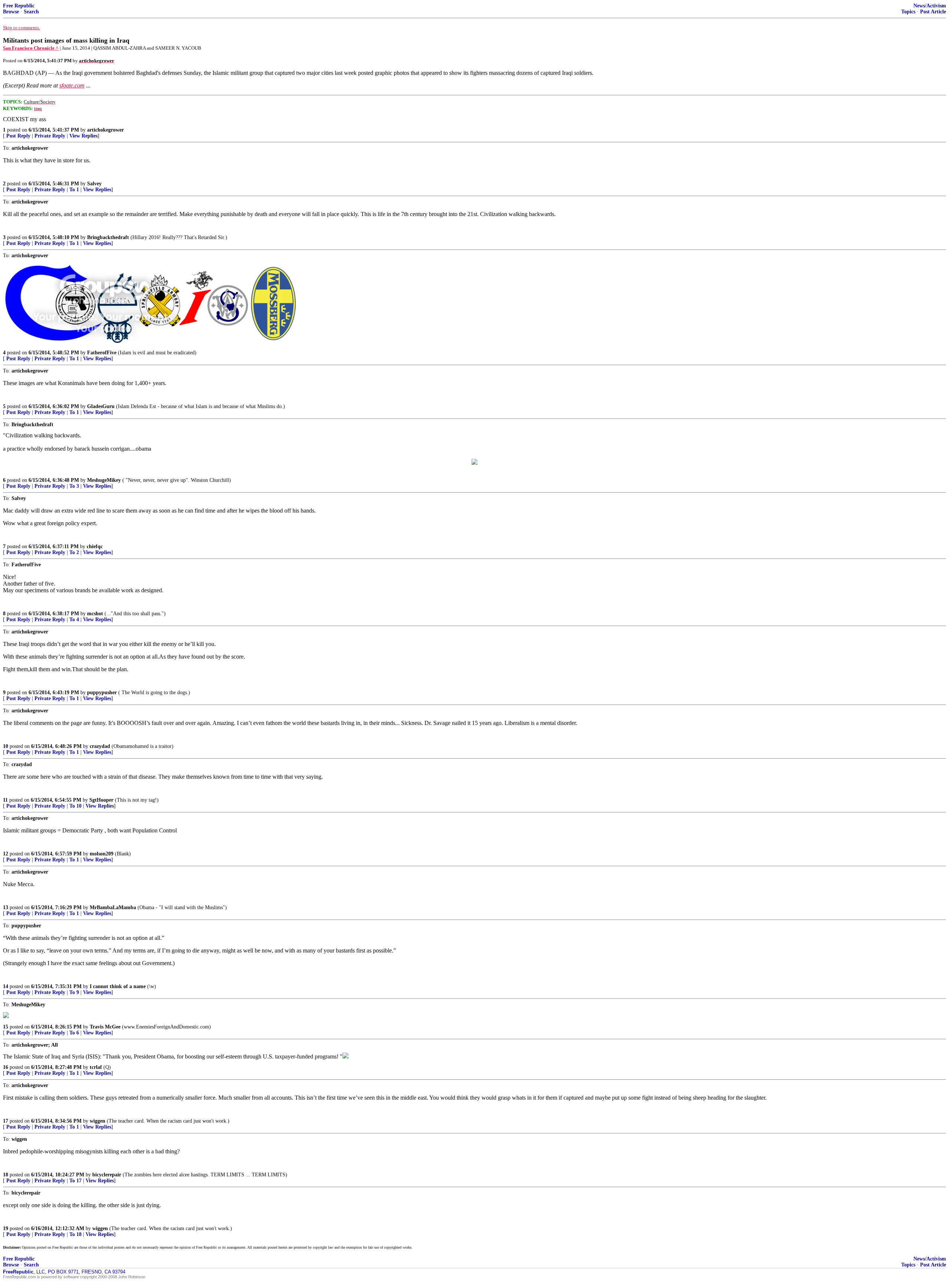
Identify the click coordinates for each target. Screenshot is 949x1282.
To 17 (75, 1180)
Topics (908, 11)
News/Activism (929, 6)
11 (5, 800)
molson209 (101, 854)
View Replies (83, 136)
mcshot (95, 613)
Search (31, 11)
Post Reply (18, 136)
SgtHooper (101, 800)
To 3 (74, 486)
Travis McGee (105, 1027)
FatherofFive (101, 352)
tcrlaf (96, 1067)
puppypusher (102, 692)
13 (5, 907)
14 (5, 986)
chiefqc (95, 546)
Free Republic (18, 6)
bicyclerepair (106, 1174)
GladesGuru (101, 406)
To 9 (74, 992)
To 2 (74, 552)
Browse (11, 11)
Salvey (94, 183)
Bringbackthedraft (108, 237)
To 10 (75, 806)
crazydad (100, 746)
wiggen (97, 1121)
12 (5, 854)
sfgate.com (72, 85)
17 (5, 1121)
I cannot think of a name (118, 986)
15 (5, 1027)
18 (5, 1174)
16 (5, 1067)
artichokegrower (105, 130)
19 (5, 1228)
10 (5, 746)
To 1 (74, 189)
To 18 (75, 1234)
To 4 (74, 619)
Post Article (933, 11)
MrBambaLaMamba (113, 907)
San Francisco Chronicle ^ (31, 48)
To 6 (74, 1033)
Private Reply (49, 136)
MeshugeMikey (104, 480)
